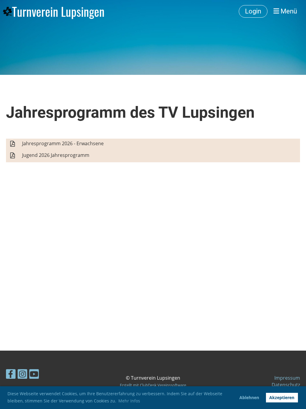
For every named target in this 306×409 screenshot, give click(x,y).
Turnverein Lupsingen (58, 11)
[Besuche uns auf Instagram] (22, 375)
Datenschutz (286, 384)
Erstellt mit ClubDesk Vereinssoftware (153, 385)
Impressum (287, 378)
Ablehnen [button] (249, 397)
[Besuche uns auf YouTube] (34, 375)
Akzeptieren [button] (281, 397)
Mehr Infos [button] (129, 401)
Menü (288, 11)
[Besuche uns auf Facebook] (11, 375)
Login (253, 11)
